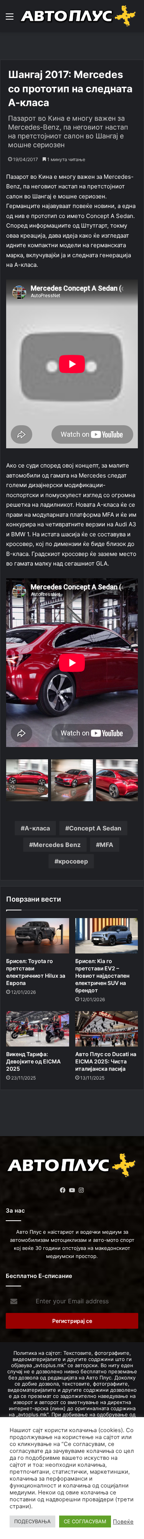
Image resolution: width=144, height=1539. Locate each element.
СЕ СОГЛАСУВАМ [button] (85, 1521)
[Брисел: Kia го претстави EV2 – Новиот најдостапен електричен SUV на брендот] (106, 935)
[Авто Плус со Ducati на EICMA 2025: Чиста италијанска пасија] (106, 1029)
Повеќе (123, 1521)
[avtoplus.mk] (78, 16)
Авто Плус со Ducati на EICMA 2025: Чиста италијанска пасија (105, 1061)
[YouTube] (72, 1190)
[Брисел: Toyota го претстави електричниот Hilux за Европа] (37, 935)
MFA (106, 845)
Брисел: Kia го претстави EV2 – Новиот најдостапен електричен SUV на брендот (102, 975)
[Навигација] (9, 19)
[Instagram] (81, 1190)
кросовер (73, 861)
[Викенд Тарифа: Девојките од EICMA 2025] (37, 1029)
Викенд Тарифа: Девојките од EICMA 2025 (33, 1061)
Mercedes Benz (57, 845)
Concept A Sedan (95, 828)
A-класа (37, 828)
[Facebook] (63, 1190)
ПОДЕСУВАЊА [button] (32, 1521)
